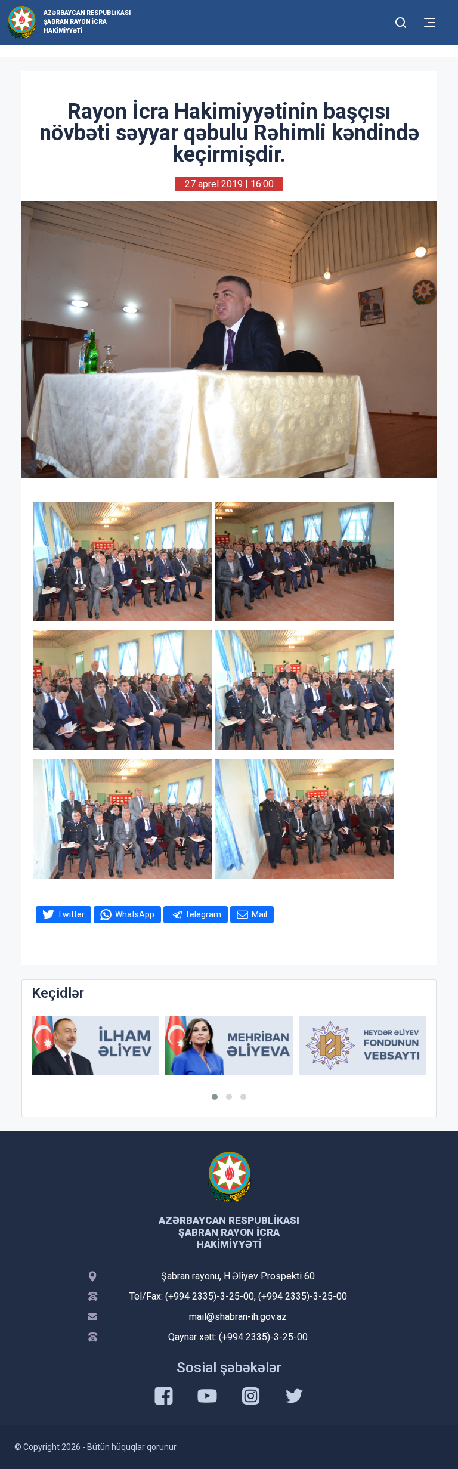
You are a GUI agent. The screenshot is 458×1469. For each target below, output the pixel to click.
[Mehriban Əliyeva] (229, 1046)
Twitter (71, 914)
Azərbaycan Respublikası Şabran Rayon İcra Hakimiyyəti (87, 22)
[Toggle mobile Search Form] (401, 20)
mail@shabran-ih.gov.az (238, 1316)
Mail (259, 914)
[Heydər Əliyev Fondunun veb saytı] (362, 1046)
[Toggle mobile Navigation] (430, 22)
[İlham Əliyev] (95, 1046)
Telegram (203, 914)
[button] (215, 1097)
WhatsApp (134, 914)
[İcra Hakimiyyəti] (21, 21)
